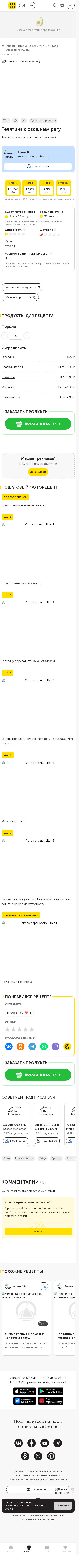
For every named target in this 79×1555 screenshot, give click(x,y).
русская (10, 246)
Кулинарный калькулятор (20, 287)
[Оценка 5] (32, 1029)
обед (42, 1161)
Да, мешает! (38, 471)
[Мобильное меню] (3, 5)
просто (56, 1161)
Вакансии (56, 1478)
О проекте (19, 1474)
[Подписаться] (44, 1289)
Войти (38, 1234)
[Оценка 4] (26, 1029)
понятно (62, 1505)
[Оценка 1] (7, 1029)
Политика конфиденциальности (46, 1474)
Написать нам (40, 1492)
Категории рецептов (56, 1482)
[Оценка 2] (13, 1029)
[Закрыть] (72, 1489)
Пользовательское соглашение (31, 1478)
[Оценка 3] (19, 1029)
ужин (6, 1161)
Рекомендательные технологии (25, 1482)
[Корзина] (62, 5)
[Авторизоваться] (71, 5)
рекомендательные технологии (24, 1505)
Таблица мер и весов (18, 297)
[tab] (11, 1549)
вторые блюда (24, 1161)
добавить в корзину (43, 423)
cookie (9, 1508)
